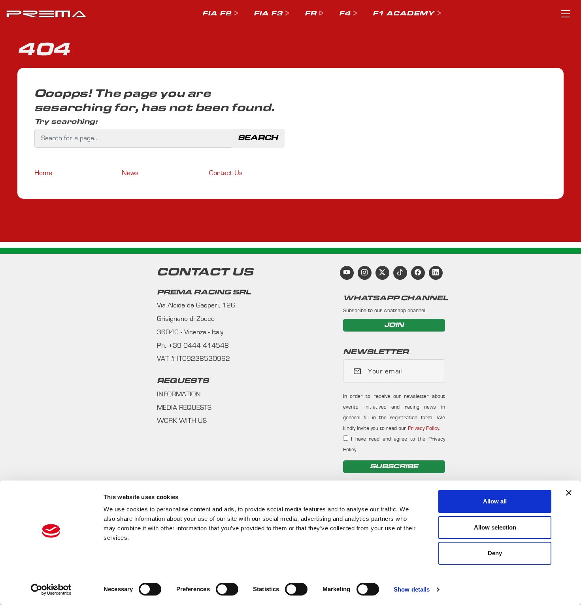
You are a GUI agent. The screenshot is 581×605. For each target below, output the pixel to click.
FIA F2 (217, 14)
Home (43, 173)
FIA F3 (268, 14)
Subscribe (394, 466)
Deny (495, 553)
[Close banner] (569, 493)
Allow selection (495, 527)
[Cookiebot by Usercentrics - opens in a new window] (51, 590)
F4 (345, 14)
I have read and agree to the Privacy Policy (394, 444)
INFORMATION (179, 394)
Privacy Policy (423, 428)
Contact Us (226, 173)
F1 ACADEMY (403, 14)
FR (311, 14)
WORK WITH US (182, 420)
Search (258, 138)
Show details (412, 589)
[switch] (227, 589)
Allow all (495, 501)
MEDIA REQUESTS (184, 407)
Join (394, 325)
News (130, 173)
